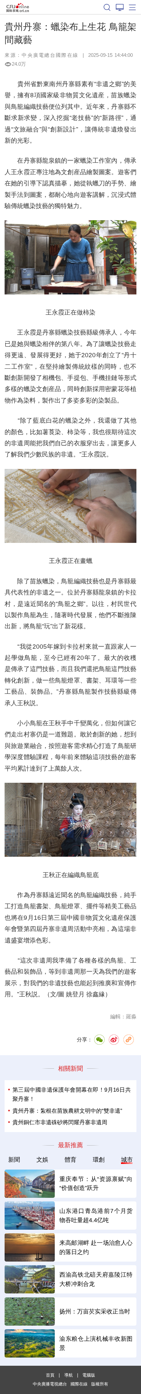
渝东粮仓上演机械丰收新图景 (96, 1343)
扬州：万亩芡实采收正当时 (94, 1311)
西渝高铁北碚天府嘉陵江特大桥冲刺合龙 (96, 1279)
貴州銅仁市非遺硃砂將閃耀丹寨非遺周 (59, 1122)
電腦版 (88, 1375)
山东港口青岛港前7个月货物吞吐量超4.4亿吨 (96, 1215)
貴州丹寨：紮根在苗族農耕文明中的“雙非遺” (67, 1110)
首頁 (50, 1375)
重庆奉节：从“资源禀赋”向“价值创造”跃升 (96, 1183)
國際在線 (18, 7)
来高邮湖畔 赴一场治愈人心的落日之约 (96, 1247)
